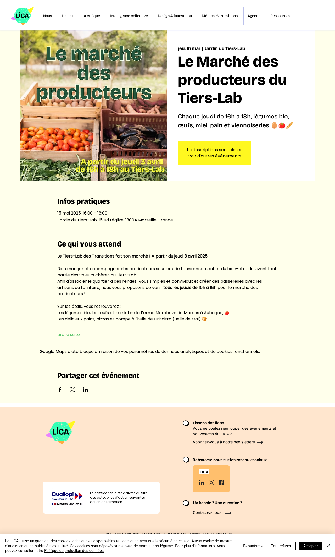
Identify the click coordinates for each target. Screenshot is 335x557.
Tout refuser (281, 545)
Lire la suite (68, 334)
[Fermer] (329, 545)
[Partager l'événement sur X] (72, 389)
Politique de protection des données (74, 550)
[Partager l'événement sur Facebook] (59, 389)
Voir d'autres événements (214, 156)
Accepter (310, 545)
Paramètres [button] (253, 545)
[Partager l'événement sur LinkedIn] (85, 389)
